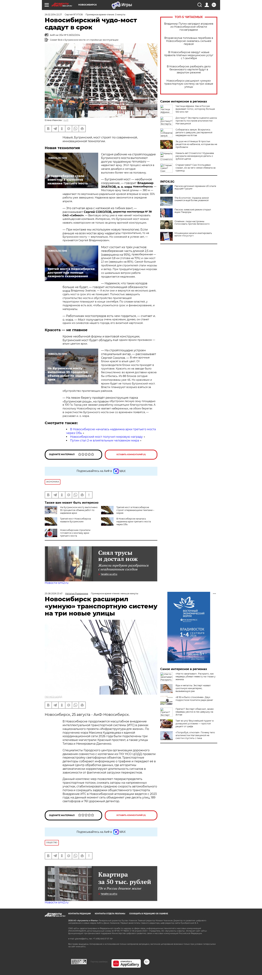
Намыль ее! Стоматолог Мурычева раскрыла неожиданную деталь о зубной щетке (195, 156)
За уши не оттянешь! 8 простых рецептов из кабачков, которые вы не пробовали (196, 144)
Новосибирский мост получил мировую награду (106, 436)
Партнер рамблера (99, 962)
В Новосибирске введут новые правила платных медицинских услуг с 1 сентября (188, 55)
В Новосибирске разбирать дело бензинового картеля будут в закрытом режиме (189, 69)
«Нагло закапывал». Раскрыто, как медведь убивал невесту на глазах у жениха (195, 676)
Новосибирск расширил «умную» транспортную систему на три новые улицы (188, 83)
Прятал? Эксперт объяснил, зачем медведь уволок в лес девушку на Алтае (195, 712)
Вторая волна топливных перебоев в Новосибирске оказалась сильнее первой (188, 41)
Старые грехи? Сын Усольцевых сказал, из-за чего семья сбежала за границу (195, 168)
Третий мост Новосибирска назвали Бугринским (75, 520)
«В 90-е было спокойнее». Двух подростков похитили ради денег (194, 698)
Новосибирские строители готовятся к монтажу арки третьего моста (75, 533)
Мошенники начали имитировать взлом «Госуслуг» (193, 234)
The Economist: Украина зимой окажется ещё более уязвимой (191, 199)
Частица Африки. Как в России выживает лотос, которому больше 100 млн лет (195, 109)
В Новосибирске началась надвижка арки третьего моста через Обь (133, 521)
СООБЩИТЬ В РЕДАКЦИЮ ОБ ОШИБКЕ (148, 913)
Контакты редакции (79, 913)
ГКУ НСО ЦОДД (53, 696)
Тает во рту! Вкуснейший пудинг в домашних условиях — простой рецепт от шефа (195, 723)
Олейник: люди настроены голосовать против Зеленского (192, 222)
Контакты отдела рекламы (110, 913)
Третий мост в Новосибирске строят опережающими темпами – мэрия (135, 510)
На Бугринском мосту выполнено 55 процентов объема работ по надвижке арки (79, 510)
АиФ (65, 120)
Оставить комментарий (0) (131, 454)
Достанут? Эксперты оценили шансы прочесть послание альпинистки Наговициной (196, 121)
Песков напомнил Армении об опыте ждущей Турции (195, 187)
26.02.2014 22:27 (53, 14)
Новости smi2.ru (56, 583)
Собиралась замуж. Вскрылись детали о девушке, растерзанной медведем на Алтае (194, 132)
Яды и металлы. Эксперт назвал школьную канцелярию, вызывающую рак (193, 688)
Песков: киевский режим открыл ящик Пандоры (192, 210)
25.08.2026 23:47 (53, 593)
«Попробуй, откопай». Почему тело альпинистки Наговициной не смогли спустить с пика (195, 735)
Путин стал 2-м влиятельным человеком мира (104, 440)
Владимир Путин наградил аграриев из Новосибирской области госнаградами (188, 26)
